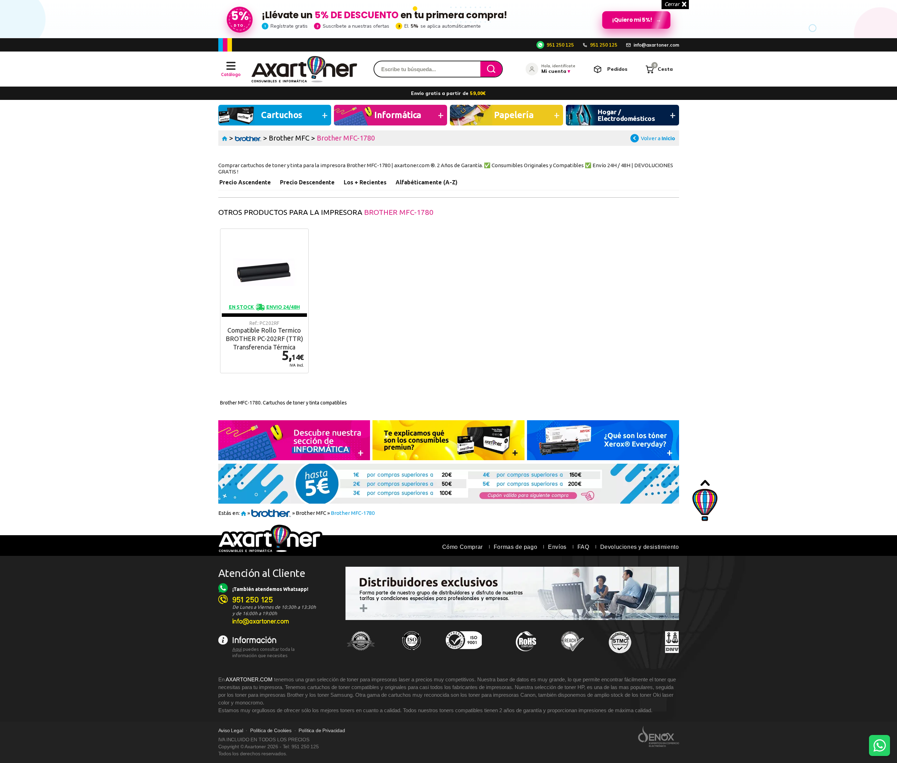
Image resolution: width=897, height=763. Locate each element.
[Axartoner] (304, 69)
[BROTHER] (248, 138)
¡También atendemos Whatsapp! (270, 589)
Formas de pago (515, 547)
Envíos (557, 547)
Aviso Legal (230, 730)
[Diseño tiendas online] (658, 736)
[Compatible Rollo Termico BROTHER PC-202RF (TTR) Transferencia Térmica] (264, 301)
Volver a (658, 138)
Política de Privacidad (322, 730)
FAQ (583, 547)
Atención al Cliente (262, 573)
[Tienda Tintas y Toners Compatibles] (224, 138)
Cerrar (671, 4)
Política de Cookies (271, 730)
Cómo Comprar (462, 547)
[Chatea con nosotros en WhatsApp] (879, 745)
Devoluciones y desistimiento (639, 547)
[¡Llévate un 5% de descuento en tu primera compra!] (448, 19)
